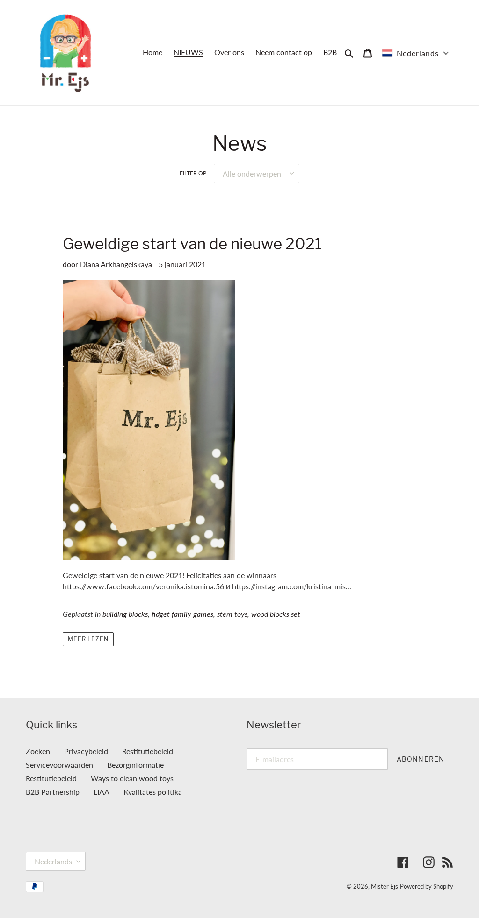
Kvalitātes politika (152, 791)
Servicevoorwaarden (59, 764)
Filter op (193, 173)
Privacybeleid (86, 751)
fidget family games (182, 613)
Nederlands (53, 861)
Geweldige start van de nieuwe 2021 (192, 243)
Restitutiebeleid (147, 751)
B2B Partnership (53, 791)
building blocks (125, 613)
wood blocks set (275, 613)
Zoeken (38, 751)
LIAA (101, 791)
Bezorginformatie (135, 764)
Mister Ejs (384, 886)
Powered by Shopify (426, 886)
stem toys (232, 613)
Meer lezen (88, 639)
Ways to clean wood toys (132, 778)
